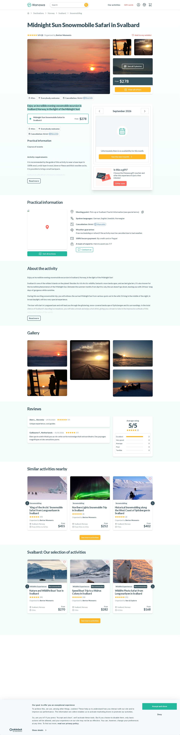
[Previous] (99, 111)
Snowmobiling (76, 13)
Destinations (38, 13)
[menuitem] (114, 4)
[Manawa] (36, 5)
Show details (37, 730)
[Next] (145, 111)
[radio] (58, 119)
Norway (51, 13)
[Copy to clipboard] (142, 212)
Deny (159, 714)
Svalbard (62, 13)
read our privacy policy (68, 723)
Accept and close (159, 706)
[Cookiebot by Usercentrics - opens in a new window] (16, 730)
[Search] (86, 5)
